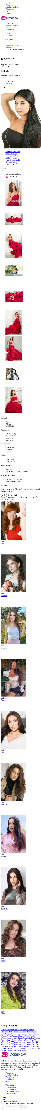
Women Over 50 (7, 1044)
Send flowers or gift (12, 160)
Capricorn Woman (33, 1048)
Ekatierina (4, 648)
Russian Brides (6, 1030)
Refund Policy (10, 1089)
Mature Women (23, 1036)
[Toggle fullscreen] (4, 168)
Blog (7, 1081)
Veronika (4, 856)
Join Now (9, 35)
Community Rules (12, 1091)
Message (8, 83)
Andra (3, 961)
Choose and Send (7, 499)
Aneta (3, 700)
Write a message (11, 154)
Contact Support (7, 39)
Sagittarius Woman (20, 1050)
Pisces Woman (12, 1038)
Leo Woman (29, 1030)
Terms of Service (11, 1085)
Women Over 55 (19, 1044)
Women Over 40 (19, 1042)
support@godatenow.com (10, 1101)
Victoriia (4, 596)
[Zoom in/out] (6, 168)
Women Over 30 (30, 1040)
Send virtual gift (11, 164)
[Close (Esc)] (2, 168)
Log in (7, 3)
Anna (3, 544)
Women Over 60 (32, 1044)
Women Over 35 (7, 1042)
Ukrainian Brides (7, 1032)
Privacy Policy (10, 1087)
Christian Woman (7, 1050)
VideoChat (9, 1073)
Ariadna (4, 804)
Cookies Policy (10, 1093)
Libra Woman (6, 1034)
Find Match (9, 1079)
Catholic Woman (7, 1048)
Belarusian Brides (20, 1032)
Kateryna (4, 909)
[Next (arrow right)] (4, 170)
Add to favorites (11, 158)
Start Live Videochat (12, 152)
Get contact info (11, 162)
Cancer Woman (27, 1034)
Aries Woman (32, 1032)
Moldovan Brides (18, 1030)
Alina (3, 1013)
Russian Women (7, 1046)
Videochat (9, 81)
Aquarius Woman (19, 1046)
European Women (19, 1048)
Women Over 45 (32, 1042)
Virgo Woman (16, 1034)
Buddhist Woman (32, 1046)
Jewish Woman (12, 1036)
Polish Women (34, 1038)
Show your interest (12, 156)
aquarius (8, 452)
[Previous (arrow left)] (2, 170)
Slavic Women (6, 1040)
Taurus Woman (23, 1038)
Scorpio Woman (17, 1040)
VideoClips (9, 1077)
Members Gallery (11, 1075)
